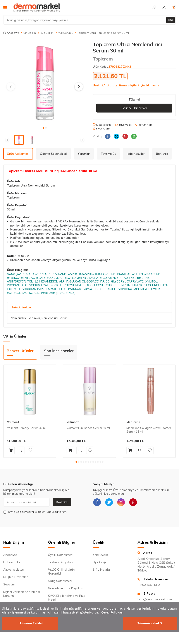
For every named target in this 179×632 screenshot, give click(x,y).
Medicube (133, 422)
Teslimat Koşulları (60, 562)
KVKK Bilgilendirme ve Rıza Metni (67, 598)
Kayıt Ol (62, 502)
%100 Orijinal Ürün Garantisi (61, 571)
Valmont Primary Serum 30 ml (26, 428)
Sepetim (9, 584)
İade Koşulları (136, 154)
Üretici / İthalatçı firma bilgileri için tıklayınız (126, 85)
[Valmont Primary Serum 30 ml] (30, 391)
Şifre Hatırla (101, 569)
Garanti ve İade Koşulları (65, 588)
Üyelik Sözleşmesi (60, 555)
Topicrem (103, 59)
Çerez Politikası (112, 612)
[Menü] (5, 7)
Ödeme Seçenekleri (53, 154)
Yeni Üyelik (100, 555)
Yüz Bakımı (47, 32)
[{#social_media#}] (97, 502)
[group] (44, 82)
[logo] (37, 7)
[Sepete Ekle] (11, 450)
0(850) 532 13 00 (149, 585)
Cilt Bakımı (29, 32)
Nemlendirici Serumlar (25, 318)
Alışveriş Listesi (13, 569)
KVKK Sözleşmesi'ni (21, 511)
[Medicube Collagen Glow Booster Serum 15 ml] (149, 391)
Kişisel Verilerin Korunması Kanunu (21, 594)
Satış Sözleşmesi (60, 581)
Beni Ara (162, 154)
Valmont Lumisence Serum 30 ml (88, 428)
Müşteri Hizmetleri (15, 577)
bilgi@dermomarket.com (155, 599)
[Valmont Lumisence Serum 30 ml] (89, 391)
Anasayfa (13, 32)
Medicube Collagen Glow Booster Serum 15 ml (148, 429)
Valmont (13, 422)
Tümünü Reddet (31, 623)
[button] (43, 128)
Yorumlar (84, 154)
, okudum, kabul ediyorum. (37, 511)
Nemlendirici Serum (54, 318)
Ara (170, 20)
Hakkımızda (11, 562)
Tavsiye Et (124, 124)
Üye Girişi (99, 562)
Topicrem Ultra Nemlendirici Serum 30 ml (103, 32)
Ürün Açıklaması (18, 154)
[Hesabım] (163, 7)
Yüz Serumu (65, 32)
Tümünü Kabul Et (150, 623)
